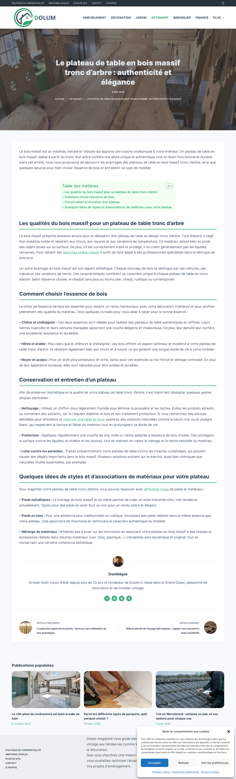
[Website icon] (114, 598)
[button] (228, 731)
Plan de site (80, 3)
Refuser (183, 763)
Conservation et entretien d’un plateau (92, 202)
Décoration (121, 17)
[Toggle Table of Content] (168, 186)
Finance (202, 17)
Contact (97, 3)
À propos (111, 3)
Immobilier (182, 17)
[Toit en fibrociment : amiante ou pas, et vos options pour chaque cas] (190, 689)
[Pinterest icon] (121, 598)
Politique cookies (161, 772)
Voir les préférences (214, 763)
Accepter (154, 763)
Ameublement (94, 17)
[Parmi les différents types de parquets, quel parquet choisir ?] (118, 689)
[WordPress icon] (129, 598)
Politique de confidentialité (185, 772)
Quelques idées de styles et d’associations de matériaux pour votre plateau (118, 207)
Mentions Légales (210, 772)
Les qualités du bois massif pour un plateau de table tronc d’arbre (111, 192)
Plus (217, 17)
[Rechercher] (223, 3)
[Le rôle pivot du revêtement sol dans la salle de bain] (46, 689)
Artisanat (160, 17)
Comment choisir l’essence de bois (89, 197)
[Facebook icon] (107, 598)
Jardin (141, 17)
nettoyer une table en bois (83, 419)
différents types (156, 489)
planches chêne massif (80, 252)
